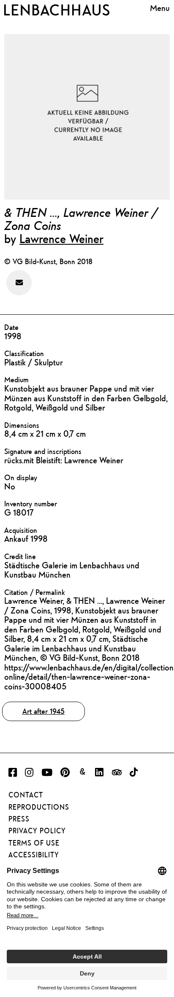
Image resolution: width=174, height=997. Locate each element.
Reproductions (38, 807)
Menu (160, 8)
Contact (25, 795)
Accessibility (33, 855)
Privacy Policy (37, 831)
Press (19, 819)
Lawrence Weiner (61, 238)
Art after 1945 (43, 711)
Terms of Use (34, 843)
